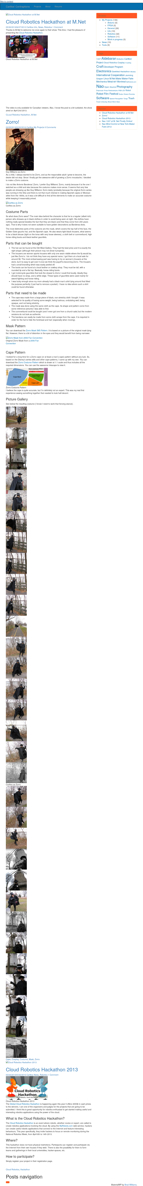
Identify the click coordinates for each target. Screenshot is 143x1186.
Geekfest (116, 71)
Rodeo (121, 94)
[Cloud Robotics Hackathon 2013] (21, 1062)
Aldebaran (108, 58)
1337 (98, 58)
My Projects (39, 127)
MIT (115, 81)
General (111, 28)
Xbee (118, 102)
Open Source (110, 86)
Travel (98, 102)
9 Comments (50, 127)
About (47, 6)
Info (35, 27)
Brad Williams (131, 1184)
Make (118, 78)
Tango (126, 98)
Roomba (132, 94)
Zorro (37, 1059)
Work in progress (115, 39)
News (40, 27)
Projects (37, 6)
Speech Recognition (116, 98)
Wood (110, 102)
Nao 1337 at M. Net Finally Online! (117, 121)
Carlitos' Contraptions (18, 6)
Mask (31, 1059)
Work (114, 102)
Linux (106, 78)
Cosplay (15, 1059)
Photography (124, 87)
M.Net (33, 114)
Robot (128, 90)
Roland (126, 94)
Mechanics (101, 81)
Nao (100, 86)
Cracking (128, 63)
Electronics (103, 71)
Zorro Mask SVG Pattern (36, 330)
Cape (8, 1059)
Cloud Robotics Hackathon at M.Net (46, 21)
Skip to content (6, 1)
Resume (58, 6)
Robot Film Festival (107, 93)
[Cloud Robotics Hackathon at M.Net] (23, 14)
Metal (110, 81)
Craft (99, 66)
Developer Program (113, 66)
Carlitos (30, 27)
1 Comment (58, 27)
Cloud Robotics (12, 1169)
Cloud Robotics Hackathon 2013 (42, 1069)
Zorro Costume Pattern (28, 362)
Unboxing (104, 102)
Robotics (48, 27)
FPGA (110, 25)
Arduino (111, 22)
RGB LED (121, 90)
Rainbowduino (113, 90)
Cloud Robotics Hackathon (31, 32)
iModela (133, 72)
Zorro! (12, 121)
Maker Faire (127, 78)
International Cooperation (110, 75)
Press (106, 90)
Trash (131, 98)
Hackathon (25, 1169)
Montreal (121, 81)
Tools (104, 45)
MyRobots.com (66, 1125)
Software (111, 36)
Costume (24, 1059)
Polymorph (99, 90)
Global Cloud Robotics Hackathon (25, 1103)
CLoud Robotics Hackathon (18, 114)
